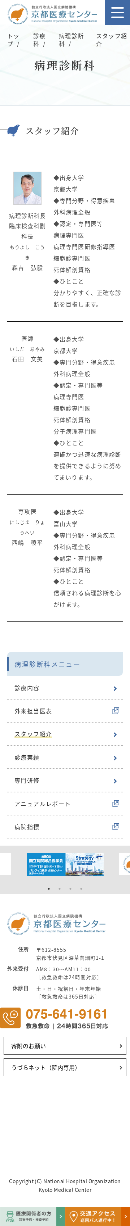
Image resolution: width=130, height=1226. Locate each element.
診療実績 (27, 757)
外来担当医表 (33, 710)
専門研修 (27, 780)
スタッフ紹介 (33, 733)
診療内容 (27, 687)
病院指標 (27, 826)
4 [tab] (81, 888)
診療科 (39, 39)
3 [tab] (70, 888)
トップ (13, 39)
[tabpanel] (65, 864)
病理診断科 (71, 39)
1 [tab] (48, 888)
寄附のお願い (28, 1045)
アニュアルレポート (42, 803)
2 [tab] (59, 888)
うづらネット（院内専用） (46, 1067)
